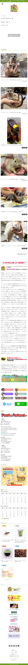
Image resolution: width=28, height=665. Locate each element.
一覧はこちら (21, 254)
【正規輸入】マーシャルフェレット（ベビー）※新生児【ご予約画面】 (13, 245)
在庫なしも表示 (5, 25)
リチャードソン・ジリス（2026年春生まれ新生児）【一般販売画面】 (13, 179)
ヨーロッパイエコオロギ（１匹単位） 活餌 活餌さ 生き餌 (7, 540)
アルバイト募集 (14, 652)
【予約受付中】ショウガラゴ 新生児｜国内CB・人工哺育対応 (11, 211)
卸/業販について (14, 654)
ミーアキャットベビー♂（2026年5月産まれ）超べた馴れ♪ (11, 112)
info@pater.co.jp (4, 432)
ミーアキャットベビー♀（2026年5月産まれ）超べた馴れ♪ (11, 79)
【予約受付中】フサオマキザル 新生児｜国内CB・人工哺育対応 (12, 145)
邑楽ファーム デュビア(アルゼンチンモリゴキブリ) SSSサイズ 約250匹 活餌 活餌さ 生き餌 (20, 541)
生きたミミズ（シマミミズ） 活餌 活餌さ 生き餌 (20, 561)
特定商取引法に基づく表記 (14, 656)
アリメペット (7, 579)
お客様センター (14, 650)
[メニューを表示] (2, 4)
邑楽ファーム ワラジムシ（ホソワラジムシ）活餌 (7, 561)
